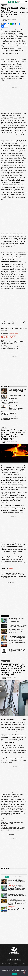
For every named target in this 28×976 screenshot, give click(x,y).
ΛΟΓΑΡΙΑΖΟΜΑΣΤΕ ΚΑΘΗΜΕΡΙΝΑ (9, 335)
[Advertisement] (14, 99)
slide (11, 568)
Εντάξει (14, 974)
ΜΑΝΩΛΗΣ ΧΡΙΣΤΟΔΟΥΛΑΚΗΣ (8, 336)
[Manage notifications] (24, 972)
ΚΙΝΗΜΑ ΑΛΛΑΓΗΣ (14, 333)
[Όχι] (26, 971)
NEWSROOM (5, 20)
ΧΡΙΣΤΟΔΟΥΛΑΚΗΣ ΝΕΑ (7, 337)
